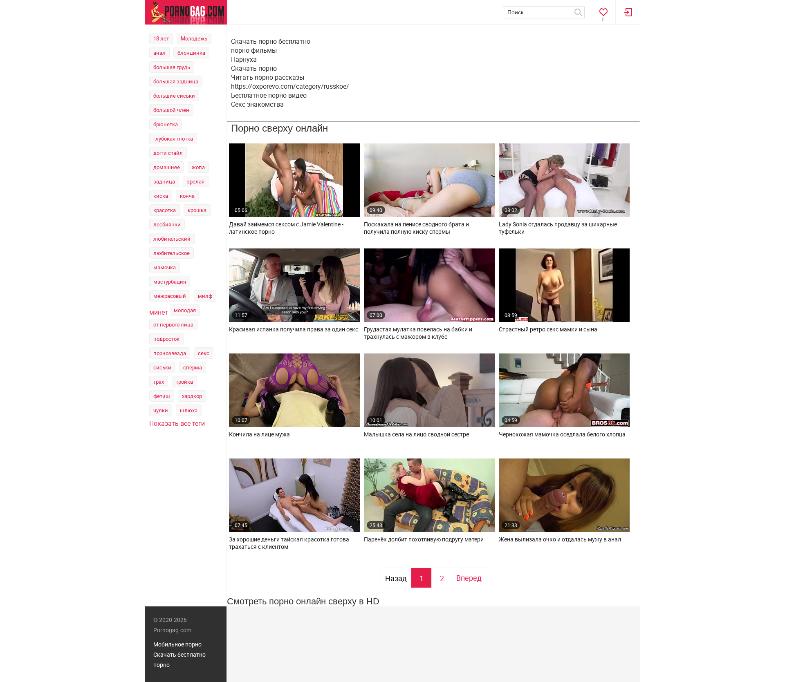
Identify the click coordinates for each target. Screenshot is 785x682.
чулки (160, 410)
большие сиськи (174, 95)
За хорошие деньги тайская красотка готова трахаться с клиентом (289, 543)
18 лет (161, 38)
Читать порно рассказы (267, 77)
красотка (164, 210)
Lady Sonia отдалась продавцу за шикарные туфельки (558, 228)
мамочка (164, 267)
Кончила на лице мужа (259, 434)
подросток (166, 338)
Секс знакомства (257, 104)
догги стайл (168, 153)
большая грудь (171, 67)
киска (160, 195)
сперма (192, 367)
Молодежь (194, 38)
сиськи (162, 367)
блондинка (191, 52)
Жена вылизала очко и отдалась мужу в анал (560, 539)
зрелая (195, 181)
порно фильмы (254, 50)
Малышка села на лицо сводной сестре (416, 434)
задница (164, 181)
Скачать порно (254, 68)
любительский (172, 238)
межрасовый (169, 296)
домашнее (166, 167)
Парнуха (244, 59)
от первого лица (173, 324)
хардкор (192, 396)
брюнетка (165, 124)
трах (158, 381)
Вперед (469, 578)
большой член (171, 110)
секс (203, 353)
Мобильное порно (177, 644)
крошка (197, 210)
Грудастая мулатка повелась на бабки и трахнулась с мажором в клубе (418, 333)
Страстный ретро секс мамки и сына (548, 329)
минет (158, 312)
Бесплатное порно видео (269, 95)
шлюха (188, 410)
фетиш (161, 396)
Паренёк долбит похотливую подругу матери (424, 539)
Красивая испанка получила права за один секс (293, 329)
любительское (171, 253)
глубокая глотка (173, 138)
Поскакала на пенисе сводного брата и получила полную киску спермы (416, 228)
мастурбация (169, 281)
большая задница (175, 81)
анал (159, 52)
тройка (184, 381)
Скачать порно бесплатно (270, 41)
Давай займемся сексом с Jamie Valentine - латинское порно (286, 228)
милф (205, 296)
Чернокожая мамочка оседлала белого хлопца (562, 434)
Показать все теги (177, 423)
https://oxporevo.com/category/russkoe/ (290, 86)
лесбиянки (167, 224)
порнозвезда (169, 353)
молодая (185, 310)
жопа (198, 167)
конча (187, 195)
